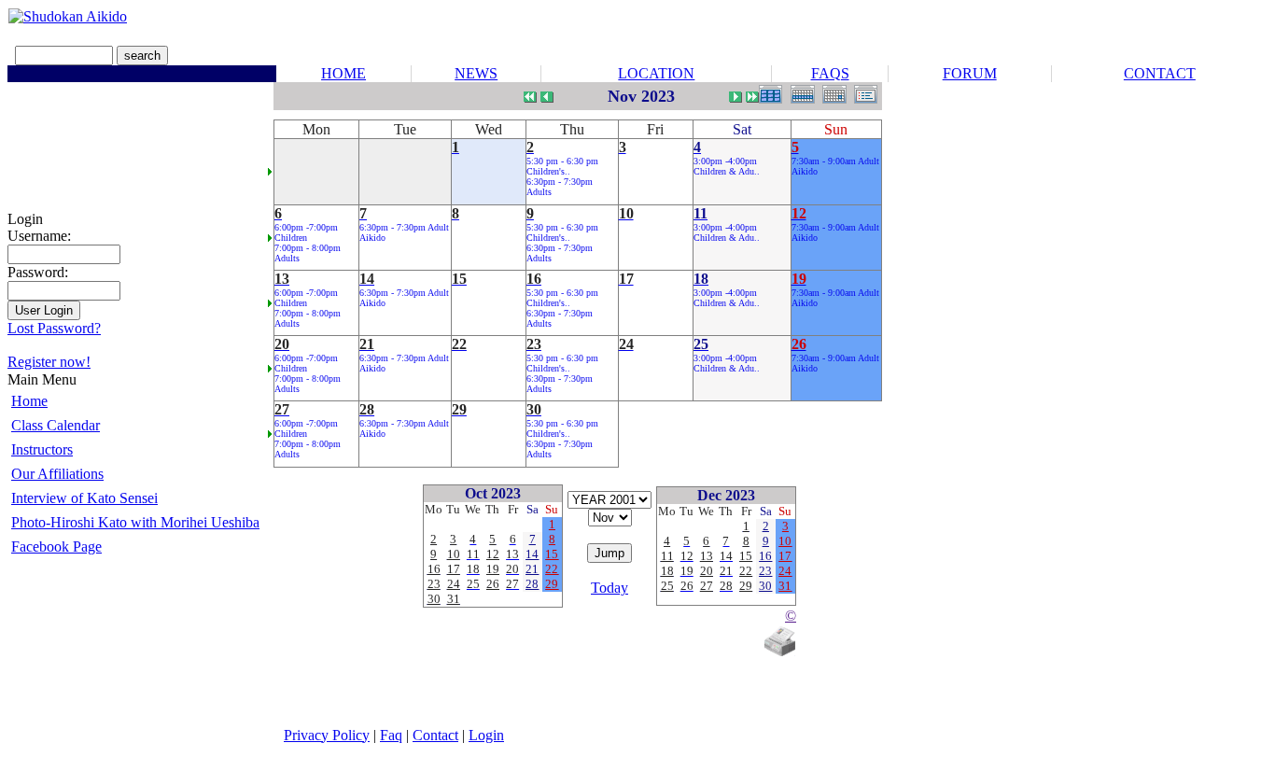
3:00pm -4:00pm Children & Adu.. (727, 166)
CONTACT (1160, 73)
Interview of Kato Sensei (84, 498)
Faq (391, 735)
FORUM (970, 73)
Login (486, 735)
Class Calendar (55, 425)
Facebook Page (56, 546)
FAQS (830, 73)
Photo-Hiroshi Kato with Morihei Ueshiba (135, 522)
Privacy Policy (327, 735)
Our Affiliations (57, 474)
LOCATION (656, 73)
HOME (343, 73)
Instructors (42, 449)
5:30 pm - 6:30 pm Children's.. (562, 166)
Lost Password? (54, 328)
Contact (435, 735)
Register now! (49, 362)
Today (609, 588)
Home (29, 401)
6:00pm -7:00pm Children (306, 232)
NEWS (476, 73)
